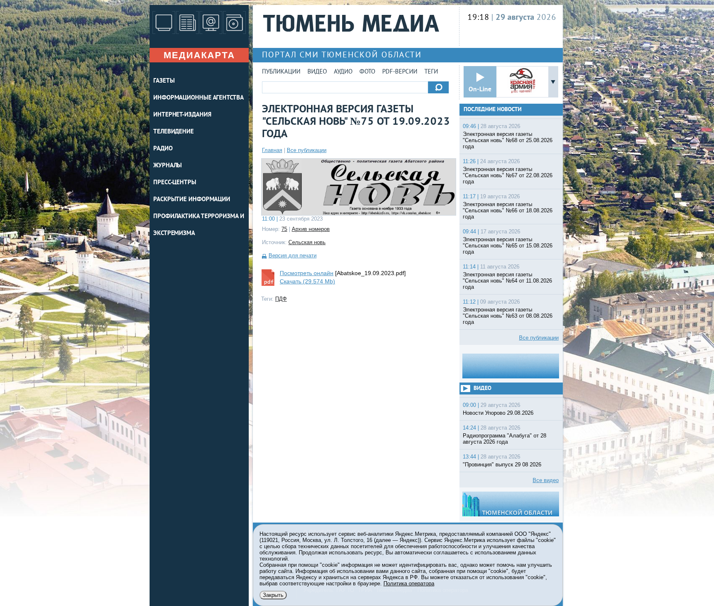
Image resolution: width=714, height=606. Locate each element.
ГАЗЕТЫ (163, 81)
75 (284, 229)
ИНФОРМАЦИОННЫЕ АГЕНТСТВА (198, 98)
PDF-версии (399, 72)
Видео (317, 72)
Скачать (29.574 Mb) (307, 281)
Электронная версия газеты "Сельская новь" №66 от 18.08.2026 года (507, 210)
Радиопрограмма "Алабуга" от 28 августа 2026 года (504, 439)
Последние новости (492, 109)
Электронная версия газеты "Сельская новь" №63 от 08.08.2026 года (507, 316)
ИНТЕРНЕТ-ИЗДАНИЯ (182, 115)
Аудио (343, 72)
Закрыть (273, 595)
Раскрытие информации (191, 200)
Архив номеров (311, 229)
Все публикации (306, 150)
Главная (272, 150)
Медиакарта (199, 55)
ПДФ (281, 299)
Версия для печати (293, 255)
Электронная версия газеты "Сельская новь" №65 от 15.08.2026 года (507, 245)
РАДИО (163, 149)
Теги (431, 72)
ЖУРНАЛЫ (167, 166)
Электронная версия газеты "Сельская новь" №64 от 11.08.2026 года (507, 280)
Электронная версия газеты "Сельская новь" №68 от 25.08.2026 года (507, 140)
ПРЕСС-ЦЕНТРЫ (174, 183)
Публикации (281, 72)
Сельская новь (307, 242)
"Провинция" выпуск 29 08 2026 (502, 464)
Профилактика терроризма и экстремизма (198, 225)
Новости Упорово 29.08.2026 (498, 413)
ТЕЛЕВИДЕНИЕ (173, 132)
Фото (367, 72)
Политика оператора (408, 583)
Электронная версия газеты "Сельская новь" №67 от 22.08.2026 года (507, 175)
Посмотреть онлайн (306, 273)
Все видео (546, 480)
